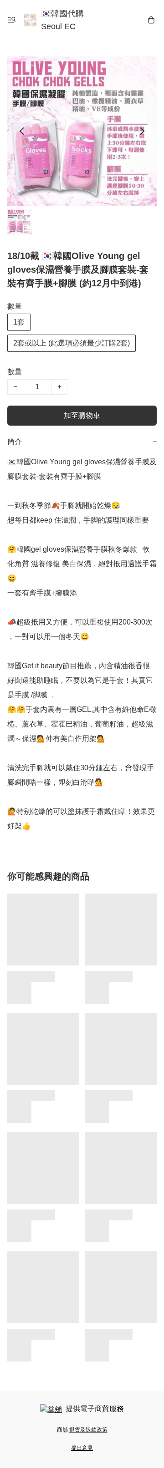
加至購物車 (82, 415)
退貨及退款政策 (88, 1430)
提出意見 (82, 1448)
